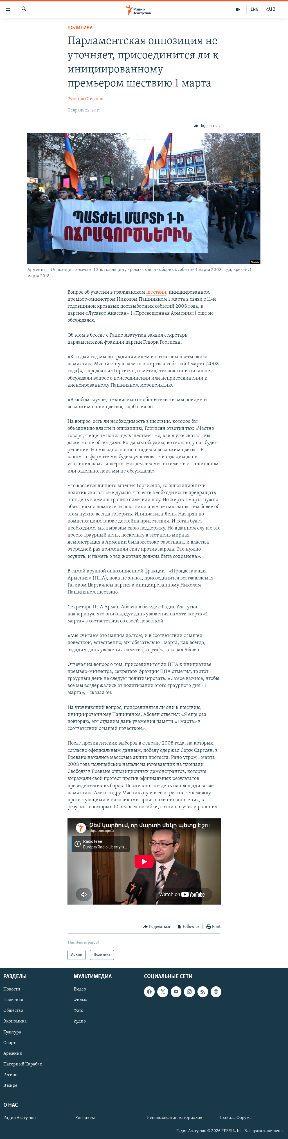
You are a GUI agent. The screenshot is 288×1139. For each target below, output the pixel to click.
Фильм (80, 1000)
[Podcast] (216, 991)
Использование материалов (174, 1118)
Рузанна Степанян (86, 99)
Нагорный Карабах (22, 1064)
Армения (12, 1053)
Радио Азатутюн (19, 1118)
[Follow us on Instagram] (189, 991)
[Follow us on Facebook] (149, 991)
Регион (10, 1075)
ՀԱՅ (271, 9)
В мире (10, 1085)
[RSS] (202, 991)
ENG (254, 9)
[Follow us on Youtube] (176, 991)
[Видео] (238, 9)
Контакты (85, 1118)
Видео (80, 989)
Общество (13, 1010)
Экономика (15, 1021)
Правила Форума (235, 1118)
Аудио (80, 1021)
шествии (156, 292)
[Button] (207, 126)
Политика (80, 28)
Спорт (9, 1042)
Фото (78, 1010)
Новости (11, 989)
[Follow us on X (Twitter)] (162, 991)
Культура (12, 1032)
